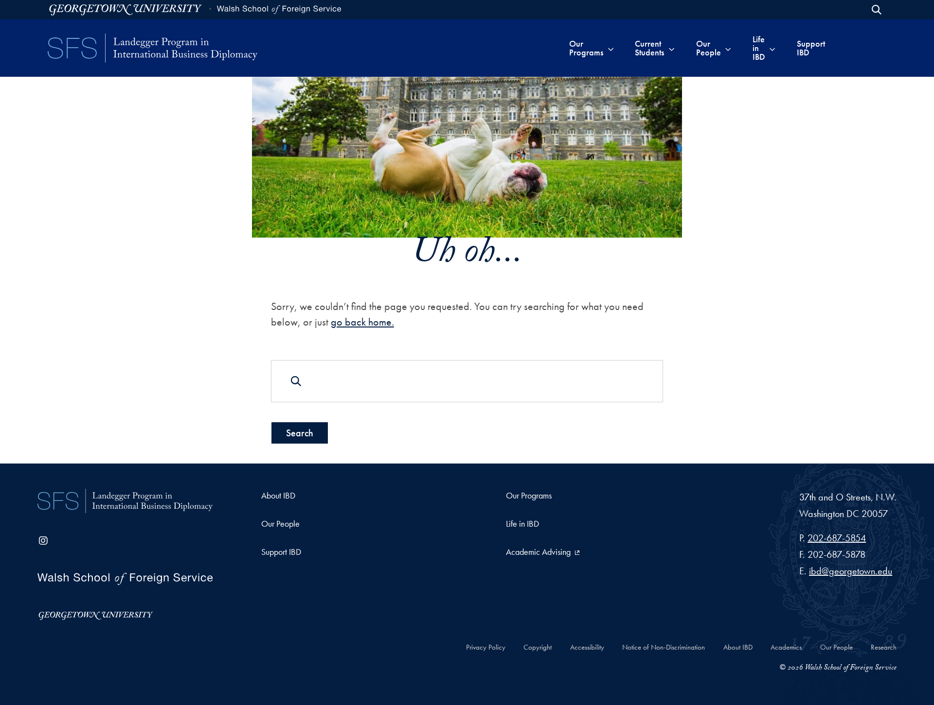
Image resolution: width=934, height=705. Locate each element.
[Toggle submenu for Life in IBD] (772, 48)
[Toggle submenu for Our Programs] (611, 48)
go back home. (362, 322)
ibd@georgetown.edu (850, 571)
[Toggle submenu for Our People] (728, 48)
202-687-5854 (837, 538)
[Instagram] (43, 540)
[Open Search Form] (876, 9)
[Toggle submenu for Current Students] (671, 48)
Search (299, 433)
